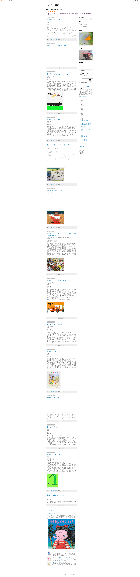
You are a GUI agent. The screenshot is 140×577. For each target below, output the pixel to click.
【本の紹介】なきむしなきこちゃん (53, 513)
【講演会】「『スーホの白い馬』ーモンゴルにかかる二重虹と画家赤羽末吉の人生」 (86, 130)
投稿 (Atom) (50, 510)
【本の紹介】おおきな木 (53, 454)
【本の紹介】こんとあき (53, 351)
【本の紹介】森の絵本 (53, 427)
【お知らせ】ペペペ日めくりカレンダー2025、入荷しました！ (61, 557)
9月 (81, 119)
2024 (80, 103)
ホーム (63, 509)
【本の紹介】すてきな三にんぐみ (56, 324)
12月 (81, 115)
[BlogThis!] (59, 39)
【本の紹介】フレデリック (54, 397)
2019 (80, 109)
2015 (80, 114)
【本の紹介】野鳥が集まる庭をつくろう (58, 45)
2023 (80, 104)
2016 (80, 113)
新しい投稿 (48, 509)
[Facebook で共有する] (61, 39)
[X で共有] (60, 39)
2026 (80, 100)
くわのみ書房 (52, 5)
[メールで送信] (58, 39)
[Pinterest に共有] (62, 39)
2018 (80, 110)
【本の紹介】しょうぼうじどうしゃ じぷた (59, 280)
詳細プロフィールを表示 (82, 96)
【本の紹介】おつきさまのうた (55, 119)
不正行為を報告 (81, 146)
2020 (80, 108)
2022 (80, 105)
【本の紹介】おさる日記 (53, 19)
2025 (80, 101)
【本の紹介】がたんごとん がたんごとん (58, 74)
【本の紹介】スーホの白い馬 (55, 190)
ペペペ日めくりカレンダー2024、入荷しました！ (59, 562)
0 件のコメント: (55, 39)
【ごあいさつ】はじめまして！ (55, 495)
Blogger (75, 574)
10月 (81, 118)
